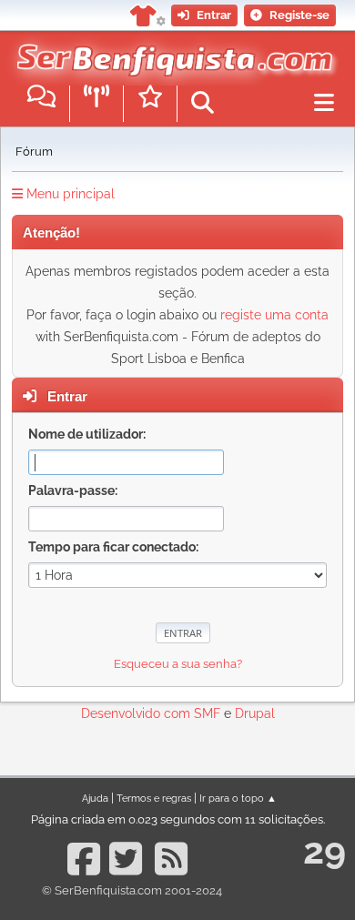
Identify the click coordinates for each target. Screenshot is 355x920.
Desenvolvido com (137, 713)
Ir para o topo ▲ (238, 798)
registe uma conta (274, 315)
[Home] (170, 53)
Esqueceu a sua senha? (178, 664)
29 (324, 850)
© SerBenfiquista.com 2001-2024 (132, 890)
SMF (207, 713)
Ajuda (95, 798)
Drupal (255, 713)
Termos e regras (154, 798)
